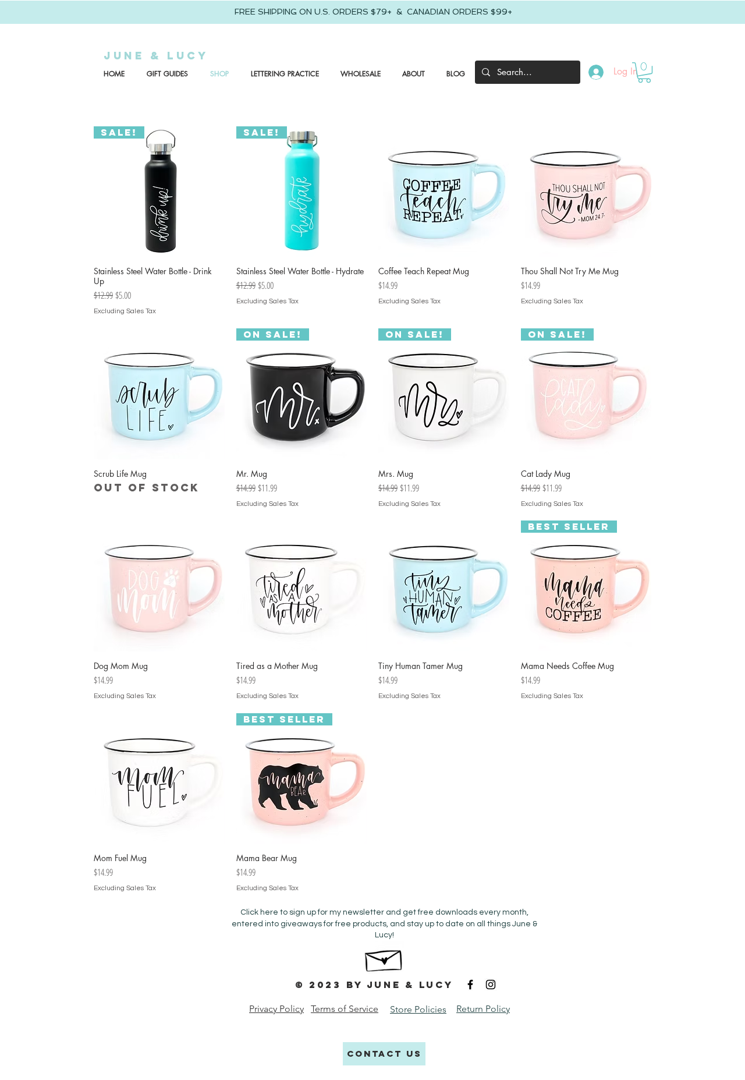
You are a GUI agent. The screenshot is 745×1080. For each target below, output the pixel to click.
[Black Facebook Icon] (470, 984)
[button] (165, 73)
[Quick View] (443, 191)
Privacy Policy (276, 1008)
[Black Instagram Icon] (490, 984)
